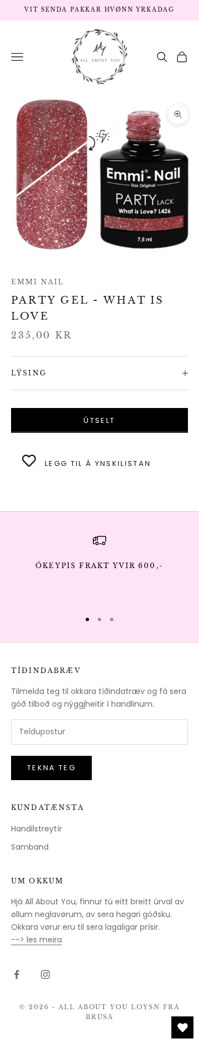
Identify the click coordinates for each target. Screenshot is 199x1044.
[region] (99, 567)
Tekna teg (51, 767)
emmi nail (37, 282)
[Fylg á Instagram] (45, 974)
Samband (30, 846)
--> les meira (36, 939)
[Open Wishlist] (182, 1027)
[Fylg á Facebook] (16, 974)
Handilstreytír (36, 828)
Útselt (99, 420)
